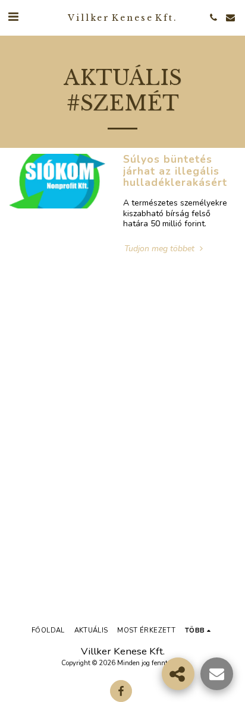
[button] (13, 17)
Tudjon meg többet (160, 249)
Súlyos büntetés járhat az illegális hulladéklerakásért (175, 170)
